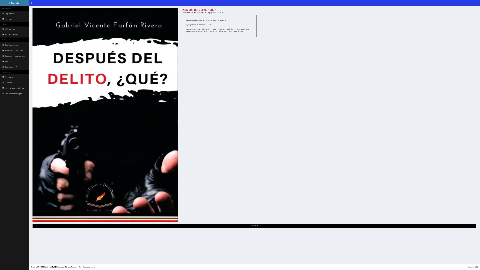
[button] (31, 3)
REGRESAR (254, 226)
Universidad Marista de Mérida (57, 267)
